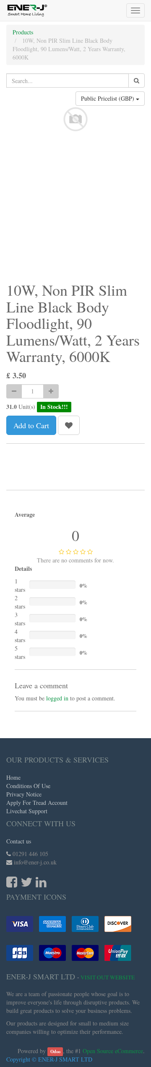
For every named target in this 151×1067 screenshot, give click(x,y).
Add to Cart (31, 425)
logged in (57, 698)
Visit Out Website (108, 977)
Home (13, 777)
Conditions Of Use (28, 786)
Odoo (55, 1051)
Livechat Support (26, 811)
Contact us (18, 841)
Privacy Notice (24, 794)
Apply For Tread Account (37, 803)
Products (23, 32)
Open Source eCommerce (113, 1051)
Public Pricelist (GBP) (108, 98)
